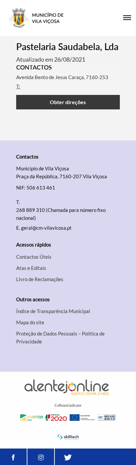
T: (18, 86)
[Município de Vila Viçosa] (36, 18)
